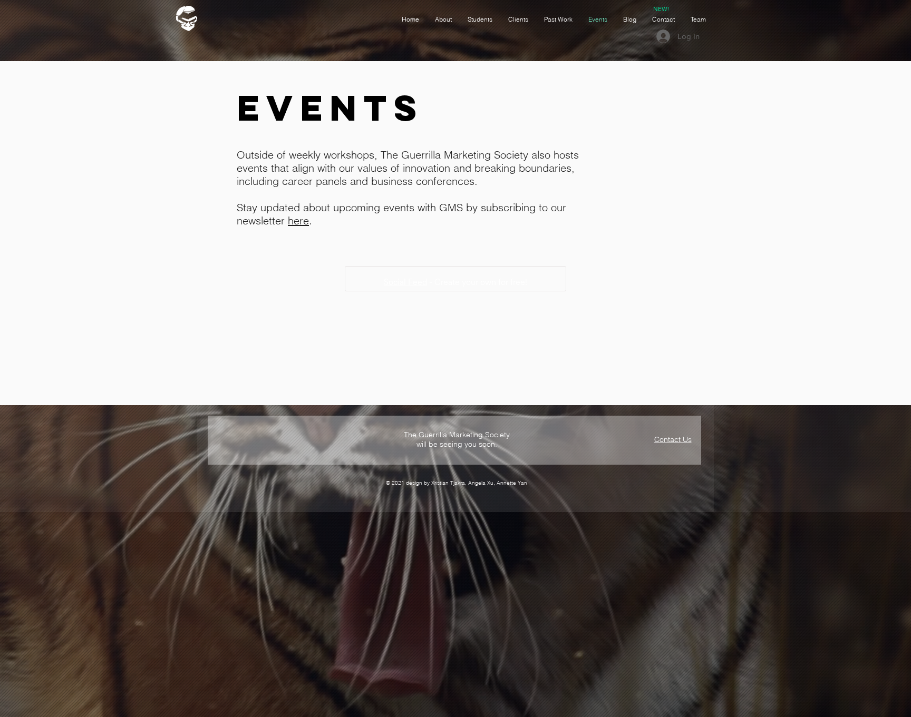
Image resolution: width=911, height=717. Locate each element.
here (298, 220)
